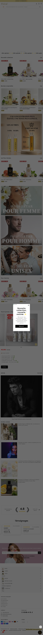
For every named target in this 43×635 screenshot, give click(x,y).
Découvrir (21, 326)
